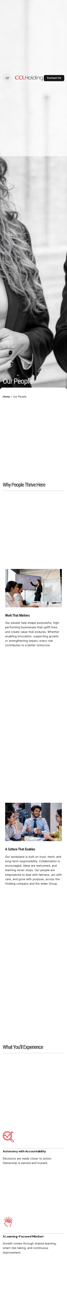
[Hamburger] (7, 78)
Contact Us (54, 78)
